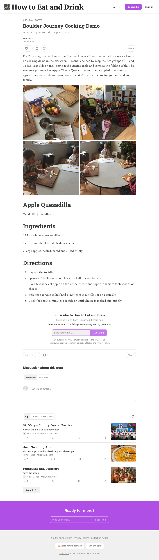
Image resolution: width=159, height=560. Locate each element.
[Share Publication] (121, 7)
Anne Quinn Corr (49, 433)
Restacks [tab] (43, 377)
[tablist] (36, 378)
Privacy (77, 537)
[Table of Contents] (3, 280)
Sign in (149, 6)
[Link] (18, 204)
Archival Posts (32, 20)
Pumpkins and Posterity (41, 469)
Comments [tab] (30, 377)
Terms (86, 537)
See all (29, 490)
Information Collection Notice (78, 342)
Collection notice (99, 537)
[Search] (114, 7)
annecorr (28, 38)
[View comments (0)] (37, 48)
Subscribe (133, 6)
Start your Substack (71, 545)
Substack (64, 553)
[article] (79, 431)
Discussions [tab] (47, 416)
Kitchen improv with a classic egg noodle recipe (48, 451)
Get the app (95, 545)
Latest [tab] (35, 416)
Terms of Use (94, 339)
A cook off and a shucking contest (41, 429)
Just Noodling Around (39, 447)
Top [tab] (26, 416)
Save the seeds (31, 472)
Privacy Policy (103, 342)
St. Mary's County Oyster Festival (48, 425)
